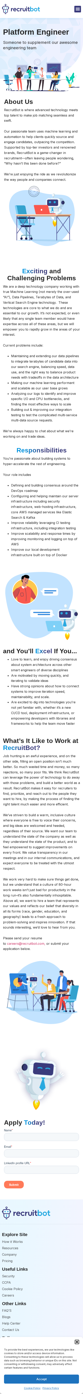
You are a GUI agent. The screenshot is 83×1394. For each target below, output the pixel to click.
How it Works (12, 1242)
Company (9, 1254)
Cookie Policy (32, 1388)
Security (8, 1276)
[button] (77, 1342)
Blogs (6, 1317)
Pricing (7, 1261)
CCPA (6, 1282)
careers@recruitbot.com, (26, 944)
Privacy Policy (51, 1388)
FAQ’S (6, 1311)
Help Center (11, 1323)
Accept (41, 1379)
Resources (10, 1248)
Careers (8, 1295)
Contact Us (10, 1330)
